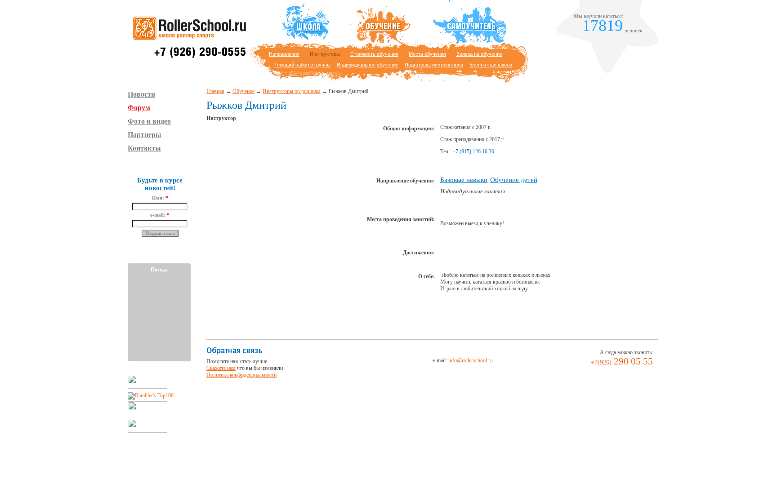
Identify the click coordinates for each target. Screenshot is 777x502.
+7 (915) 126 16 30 (473, 151)
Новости (141, 94)
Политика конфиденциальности (241, 375)
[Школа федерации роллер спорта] (188, 56)
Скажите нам (221, 368)
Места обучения (427, 54)
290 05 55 (622, 361)
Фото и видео (149, 121)
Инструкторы (325, 54)
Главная (215, 91)
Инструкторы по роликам (292, 91)
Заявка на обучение (479, 54)
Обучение (243, 91)
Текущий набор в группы (302, 64)
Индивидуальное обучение (367, 64)
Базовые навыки (463, 179)
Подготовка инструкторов (434, 64)
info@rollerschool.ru (470, 360)
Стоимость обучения (374, 54)
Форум (139, 107)
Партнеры (144, 134)
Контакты (144, 148)
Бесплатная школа (490, 64)
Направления (284, 54)
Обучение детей (513, 179)
